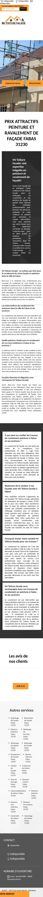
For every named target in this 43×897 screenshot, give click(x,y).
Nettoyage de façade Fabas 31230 (28, 746)
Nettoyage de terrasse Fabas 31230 (27, 734)
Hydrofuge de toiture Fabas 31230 (28, 819)
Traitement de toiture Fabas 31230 (26, 769)
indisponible (9, 1)
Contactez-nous (12, 83)
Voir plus (20, 686)
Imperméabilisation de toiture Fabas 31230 (18, 793)
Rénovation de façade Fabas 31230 (28, 721)
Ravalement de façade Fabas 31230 (15, 758)
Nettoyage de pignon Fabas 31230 (15, 746)
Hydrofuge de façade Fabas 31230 (15, 721)
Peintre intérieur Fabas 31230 (28, 758)
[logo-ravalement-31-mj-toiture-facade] (13, 20)
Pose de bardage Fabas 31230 (14, 783)
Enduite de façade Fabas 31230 (14, 770)
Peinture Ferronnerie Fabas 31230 (27, 805)
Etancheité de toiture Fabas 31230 (15, 819)
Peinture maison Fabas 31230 (26, 783)
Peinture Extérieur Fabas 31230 (14, 733)
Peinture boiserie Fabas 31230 (34, 794)
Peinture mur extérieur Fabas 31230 (14, 807)
